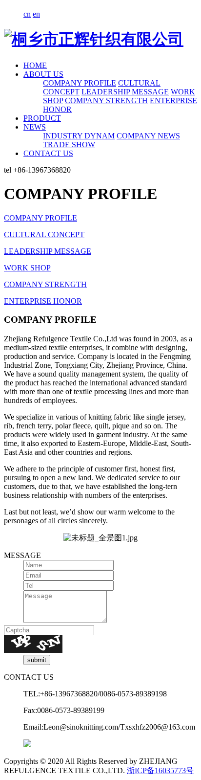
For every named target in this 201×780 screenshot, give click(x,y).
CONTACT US (48, 153)
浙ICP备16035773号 (160, 770)
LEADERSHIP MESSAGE (125, 92)
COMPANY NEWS (148, 136)
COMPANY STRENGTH (106, 100)
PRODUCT (42, 118)
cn (27, 14)
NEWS (34, 127)
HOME (35, 65)
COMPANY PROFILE (79, 83)
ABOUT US (43, 74)
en (36, 14)
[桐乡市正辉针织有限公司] (93, 39)
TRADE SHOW (69, 144)
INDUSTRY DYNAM (79, 136)
